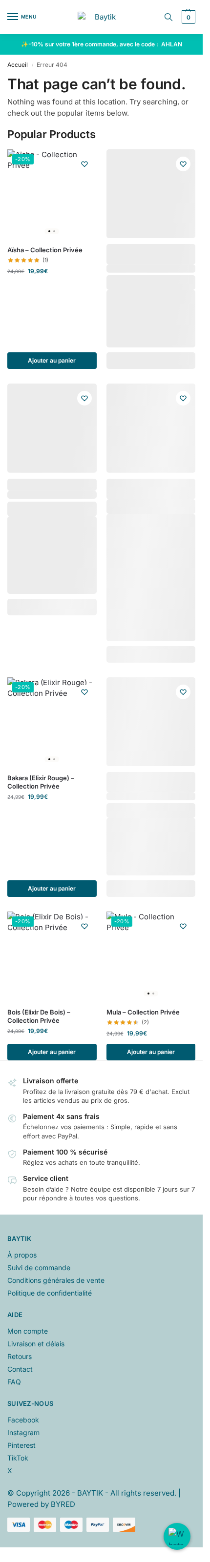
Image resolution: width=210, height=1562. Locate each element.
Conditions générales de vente (56, 1280)
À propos (22, 1255)
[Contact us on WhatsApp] (177, 1536)
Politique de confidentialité (49, 1293)
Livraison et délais (35, 1343)
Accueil (17, 64)
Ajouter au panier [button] (52, 360)
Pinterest (21, 1445)
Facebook (23, 1420)
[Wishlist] (84, 164)
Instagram (23, 1432)
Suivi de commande (38, 1267)
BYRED (63, 1504)
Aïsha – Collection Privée (45, 250)
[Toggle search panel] (168, 17)
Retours (19, 1356)
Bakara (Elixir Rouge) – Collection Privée (40, 782)
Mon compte (27, 1331)
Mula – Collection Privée (143, 1012)
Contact (20, 1369)
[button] (187, 17)
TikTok (17, 1458)
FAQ (14, 1382)
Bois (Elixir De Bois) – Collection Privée (38, 1016)
